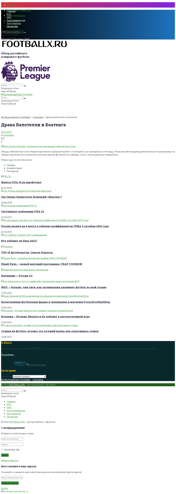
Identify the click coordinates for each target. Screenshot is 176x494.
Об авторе (12, 26)
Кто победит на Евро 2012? (19, 240)
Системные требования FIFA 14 (22, 211)
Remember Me (12, 449)
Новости (11, 4)
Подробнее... (8, 354)
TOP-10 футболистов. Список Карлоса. (27, 252)
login (11, 159)
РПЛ (9, 14)
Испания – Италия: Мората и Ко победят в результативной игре (45, 316)
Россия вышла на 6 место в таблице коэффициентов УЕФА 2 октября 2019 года (55, 226)
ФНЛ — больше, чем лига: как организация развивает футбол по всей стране (53, 287)
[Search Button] (25, 32)
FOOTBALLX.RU (17, 384)
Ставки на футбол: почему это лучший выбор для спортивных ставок (50, 331)
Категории (7, 376)
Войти (4, 488)
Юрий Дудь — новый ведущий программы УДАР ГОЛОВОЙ (41, 264)
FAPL (9, 17)
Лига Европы (14, 23)
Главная (11, 11)
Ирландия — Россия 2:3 (16, 275)
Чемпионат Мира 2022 (19, 10)
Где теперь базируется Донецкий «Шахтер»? (31, 197)
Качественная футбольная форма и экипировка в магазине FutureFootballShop (55, 302)
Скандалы (38, 117)
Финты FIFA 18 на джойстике (21, 182)
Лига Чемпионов (16, 15)
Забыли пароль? (10, 460)
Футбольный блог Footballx (15, 117)
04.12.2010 (6, 132)
